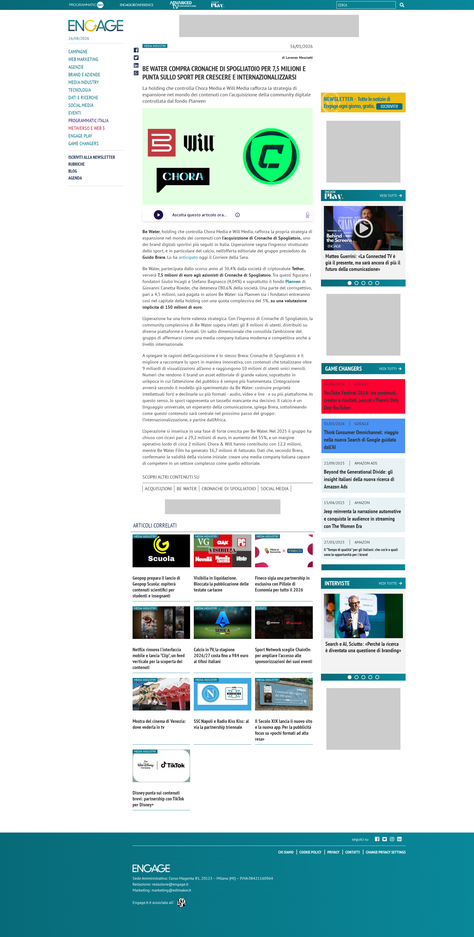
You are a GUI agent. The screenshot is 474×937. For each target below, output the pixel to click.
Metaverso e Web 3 (86, 128)
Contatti (352, 852)
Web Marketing (83, 59)
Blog (72, 171)
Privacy (333, 852)
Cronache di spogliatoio (229, 488)
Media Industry (83, 82)
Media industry (155, 46)
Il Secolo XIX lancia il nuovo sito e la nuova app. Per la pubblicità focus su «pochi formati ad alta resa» (283, 730)
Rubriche (76, 164)
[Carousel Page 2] (356, 283)
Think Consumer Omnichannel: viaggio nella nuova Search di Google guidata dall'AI (361, 439)
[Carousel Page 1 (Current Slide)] (350, 283)
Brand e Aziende (84, 74)
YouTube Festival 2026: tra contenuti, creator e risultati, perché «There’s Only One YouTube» (361, 400)
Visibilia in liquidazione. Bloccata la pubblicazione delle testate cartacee (221, 584)
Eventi (74, 113)
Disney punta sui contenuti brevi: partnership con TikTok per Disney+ (158, 799)
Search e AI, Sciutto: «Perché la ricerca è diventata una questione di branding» (363, 647)
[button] (402, 5)
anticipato (188, 257)
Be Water (187, 488)
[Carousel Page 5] (377, 283)
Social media (80, 105)
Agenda (75, 178)
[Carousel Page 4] (370, 283)
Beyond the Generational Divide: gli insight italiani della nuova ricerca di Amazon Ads (359, 479)
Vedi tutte (388, 583)
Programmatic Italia (88, 120)
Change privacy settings (386, 852)
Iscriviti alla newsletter (91, 157)
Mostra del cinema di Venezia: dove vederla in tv (159, 724)
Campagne (78, 51)
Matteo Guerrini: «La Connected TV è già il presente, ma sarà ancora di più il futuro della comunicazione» (362, 262)
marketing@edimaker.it (171, 890)
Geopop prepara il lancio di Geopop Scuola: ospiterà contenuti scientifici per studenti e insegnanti (156, 587)
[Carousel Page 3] (363, 283)
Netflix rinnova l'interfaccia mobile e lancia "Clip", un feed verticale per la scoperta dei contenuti (159, 658)
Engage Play (80, 136)
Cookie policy (310, 852)
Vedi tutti (388, 195)
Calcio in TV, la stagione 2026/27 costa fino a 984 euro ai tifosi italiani (221, 655)
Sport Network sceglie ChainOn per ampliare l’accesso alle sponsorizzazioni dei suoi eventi (283, 655)
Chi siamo (286, 852)
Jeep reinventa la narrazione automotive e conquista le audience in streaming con (362, 519)
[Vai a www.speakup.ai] (307, 215)
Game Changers (83, 143)
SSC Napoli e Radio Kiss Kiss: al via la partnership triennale (221, 724)
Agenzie (76, 67)
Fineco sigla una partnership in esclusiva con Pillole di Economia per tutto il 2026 (282, 584)
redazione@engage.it (170, 884)
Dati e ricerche (83, 97)
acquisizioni (158, 488)
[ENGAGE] (95, 25)
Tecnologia (79, 90)
